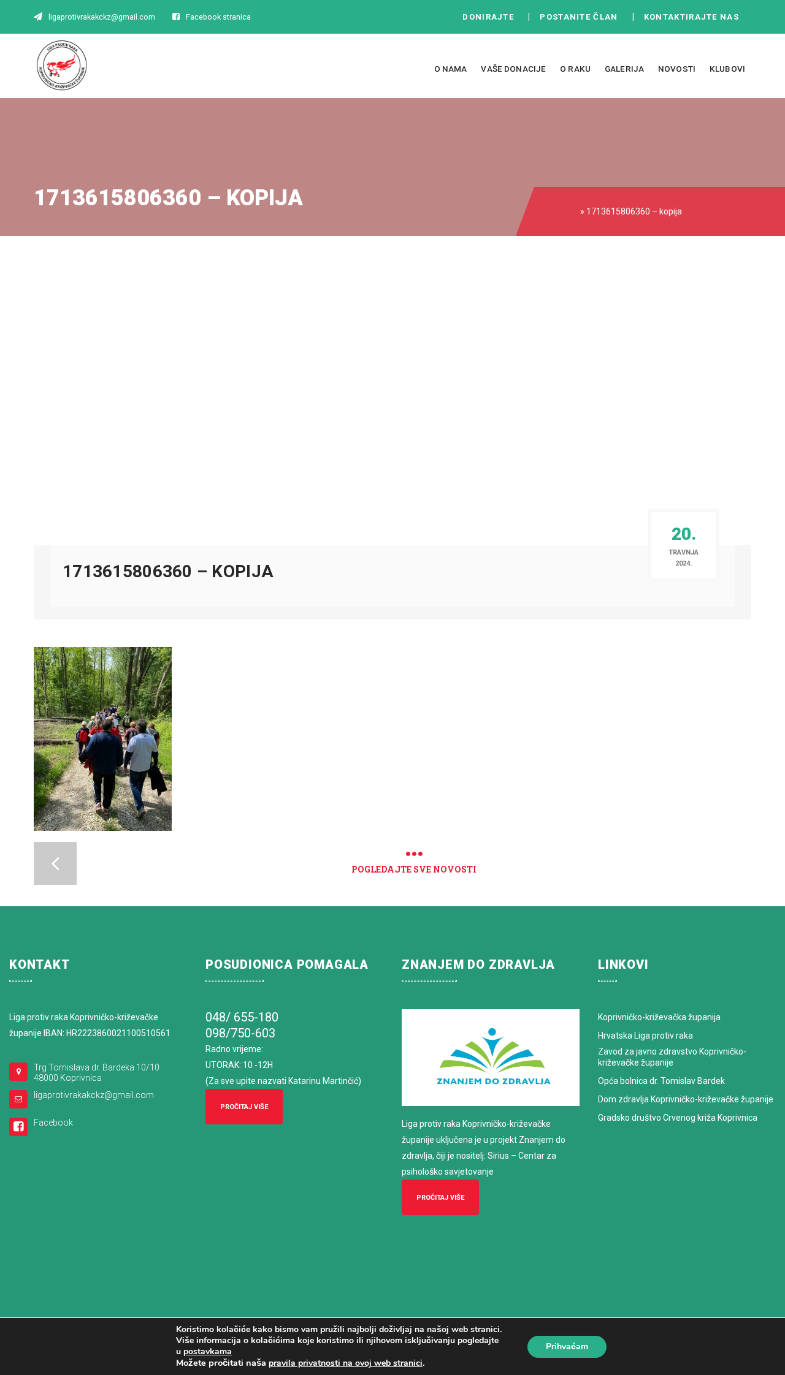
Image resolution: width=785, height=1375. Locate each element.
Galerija (624, 69)
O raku (575, 69)
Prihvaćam (567, 1346)
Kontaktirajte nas (695, 16)
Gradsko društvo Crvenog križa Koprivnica (677, 1118)
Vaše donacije (513, 69)
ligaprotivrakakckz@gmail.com (94, 1095)
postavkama (207, 1351)
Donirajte (488, 16)
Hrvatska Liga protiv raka (645, 1035)
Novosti (676, 69)
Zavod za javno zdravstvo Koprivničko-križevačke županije (672, 1057)
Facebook (53, 1122)
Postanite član (582, 16)
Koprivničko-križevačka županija (659, 1017)
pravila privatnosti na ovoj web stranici (346, 1363)
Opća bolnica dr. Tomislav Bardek (661, 1081)
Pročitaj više (244, 1107)
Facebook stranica (218, 16)
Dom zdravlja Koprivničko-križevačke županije (685, 1099)
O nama (450, 69)
